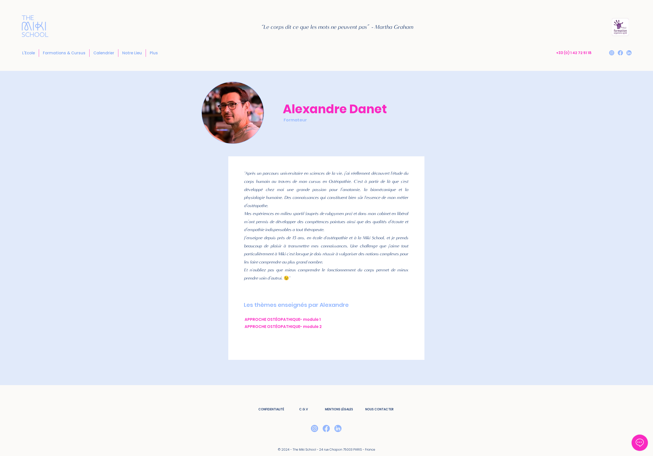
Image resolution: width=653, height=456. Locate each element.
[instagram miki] (611, 52)
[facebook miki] (620, 52)
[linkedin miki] (629, 52)
